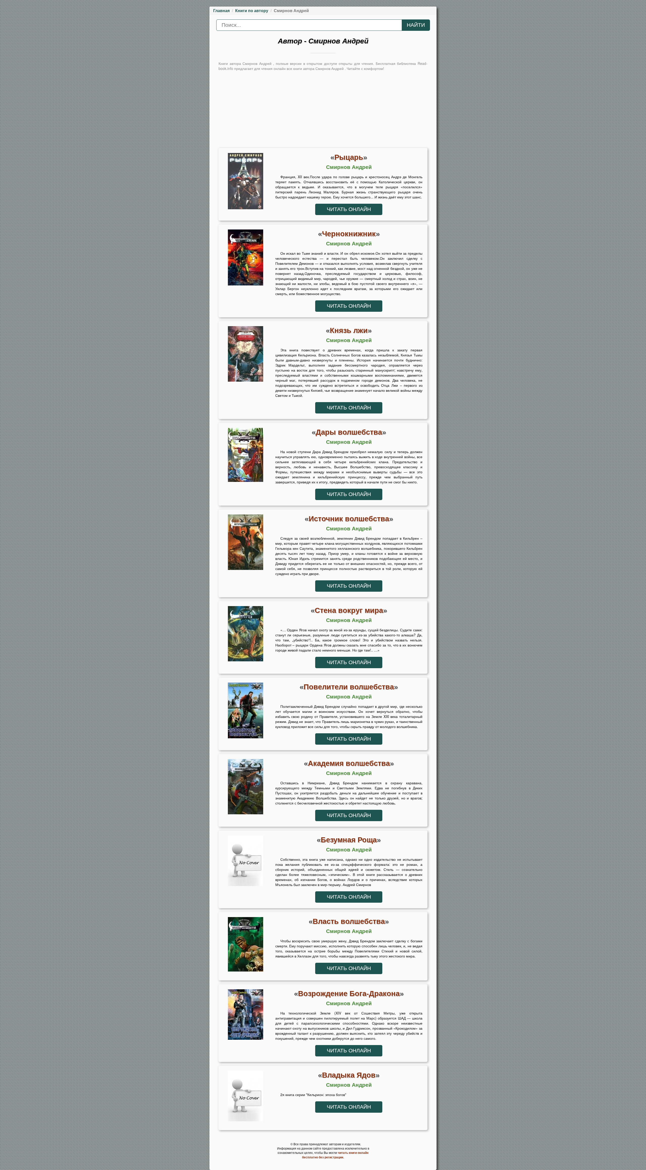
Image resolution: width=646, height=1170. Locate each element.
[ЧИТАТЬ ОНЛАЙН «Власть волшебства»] (245, 945)
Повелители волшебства (349, 687)
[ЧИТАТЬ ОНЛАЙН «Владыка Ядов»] (245, 1097)
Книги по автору (251, 11)
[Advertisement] (323, 108)
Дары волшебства (349, 432)
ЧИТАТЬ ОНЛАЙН (349, 209)
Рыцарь (348, 157)
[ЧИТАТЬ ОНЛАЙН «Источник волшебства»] (245, 543)
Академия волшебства (349, 763)
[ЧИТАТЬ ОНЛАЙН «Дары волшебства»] (245, 456)
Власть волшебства (349, 921)
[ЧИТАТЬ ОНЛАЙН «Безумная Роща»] (245, 862)
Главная (221, 11)
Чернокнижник (349, 233)
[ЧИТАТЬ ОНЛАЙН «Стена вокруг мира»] (245, 634)
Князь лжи (349, 330)
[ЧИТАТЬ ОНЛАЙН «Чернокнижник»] (245, 258)
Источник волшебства (349, 518)
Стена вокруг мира (349, 610)
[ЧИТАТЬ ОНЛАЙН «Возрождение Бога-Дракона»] (245, 1015)
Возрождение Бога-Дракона (349, 993)
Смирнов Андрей (349, 167)
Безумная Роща (349, 840)
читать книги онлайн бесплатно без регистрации (335, 1154)
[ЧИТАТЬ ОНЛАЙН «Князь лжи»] (245, 355)
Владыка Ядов (348, 1075)
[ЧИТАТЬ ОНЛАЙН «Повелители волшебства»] (245, 711)
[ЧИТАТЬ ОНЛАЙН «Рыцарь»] (245, 182)
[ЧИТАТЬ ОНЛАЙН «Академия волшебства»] (245, 787)
